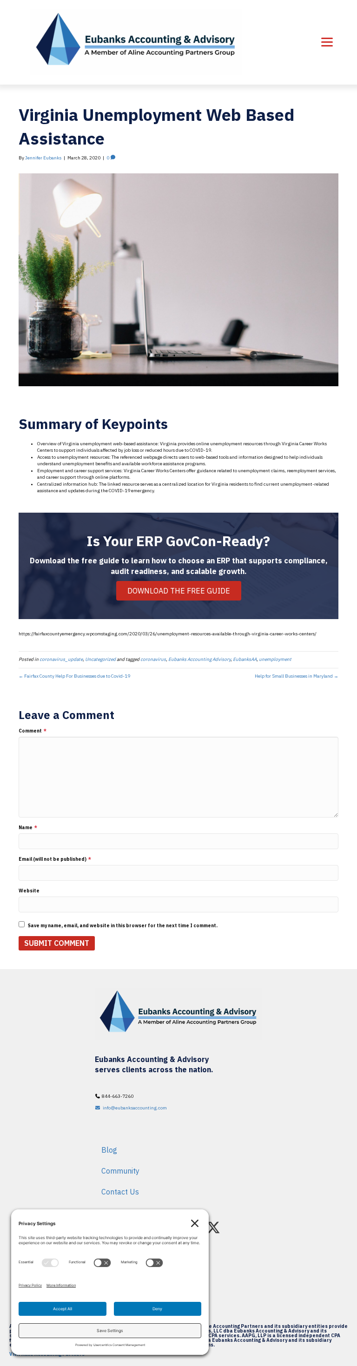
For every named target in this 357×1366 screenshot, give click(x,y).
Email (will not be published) (55, 859)
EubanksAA (245, 659)
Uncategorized (100, 659)
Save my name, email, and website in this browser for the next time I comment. (123, 926)
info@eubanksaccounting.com (134, 1108)
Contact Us (120, 1191)
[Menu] (327, 42)
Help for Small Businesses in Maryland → (296, 676)
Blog (109, 1150)
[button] (213, 1227)
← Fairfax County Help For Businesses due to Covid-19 (74, 676)
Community (120, 1170)
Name (28, 828)
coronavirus (153, 659)
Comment (32, 731)
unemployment (275, 659)
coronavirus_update (61, 659)
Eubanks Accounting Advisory (199, 659)
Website (29, 891)
